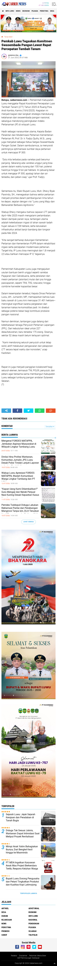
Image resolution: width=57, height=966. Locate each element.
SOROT (4, 935)
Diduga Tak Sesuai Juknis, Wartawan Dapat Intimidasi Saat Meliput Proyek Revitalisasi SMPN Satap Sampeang (22, 835)
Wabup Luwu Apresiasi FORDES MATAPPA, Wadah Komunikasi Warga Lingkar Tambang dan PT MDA (18, 477)
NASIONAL (32, 920)
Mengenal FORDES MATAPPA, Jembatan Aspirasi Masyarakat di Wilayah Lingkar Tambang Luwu (18, 443)
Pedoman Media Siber (37, 956)
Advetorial (33, 908)
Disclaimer (23, 956)
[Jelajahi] (53, 4)
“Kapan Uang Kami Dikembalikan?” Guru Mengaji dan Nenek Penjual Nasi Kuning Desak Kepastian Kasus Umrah (20, 493)
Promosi (5, 931)
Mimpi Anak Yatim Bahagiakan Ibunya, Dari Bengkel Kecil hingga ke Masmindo (22, 849)
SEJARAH (32, 931)
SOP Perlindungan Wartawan (28, 958)
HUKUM (4, 916)
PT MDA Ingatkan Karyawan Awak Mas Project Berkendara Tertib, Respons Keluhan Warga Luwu (22, 867)
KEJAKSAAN (6, 920)
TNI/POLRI (32, 935)
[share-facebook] (17, 410)
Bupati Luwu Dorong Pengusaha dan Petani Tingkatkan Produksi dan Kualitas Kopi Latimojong (22, 881)
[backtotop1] (54, 963)
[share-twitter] (28, 410)
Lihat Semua (28, 522)
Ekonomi (26, 11)
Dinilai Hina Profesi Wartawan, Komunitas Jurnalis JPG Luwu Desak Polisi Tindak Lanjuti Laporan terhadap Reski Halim (20, 461)
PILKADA (35, 11)
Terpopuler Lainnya (28, 893)
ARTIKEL (5, 908)
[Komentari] (51, 410)
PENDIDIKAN (33, 923)
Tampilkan (49, 427)
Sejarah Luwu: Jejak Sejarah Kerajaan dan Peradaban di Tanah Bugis (20, 817)
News (18, 11)
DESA (52, 11)
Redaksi (14, 956)
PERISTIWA (44, 11)
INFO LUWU (10, 11)
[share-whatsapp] (39, 410)
